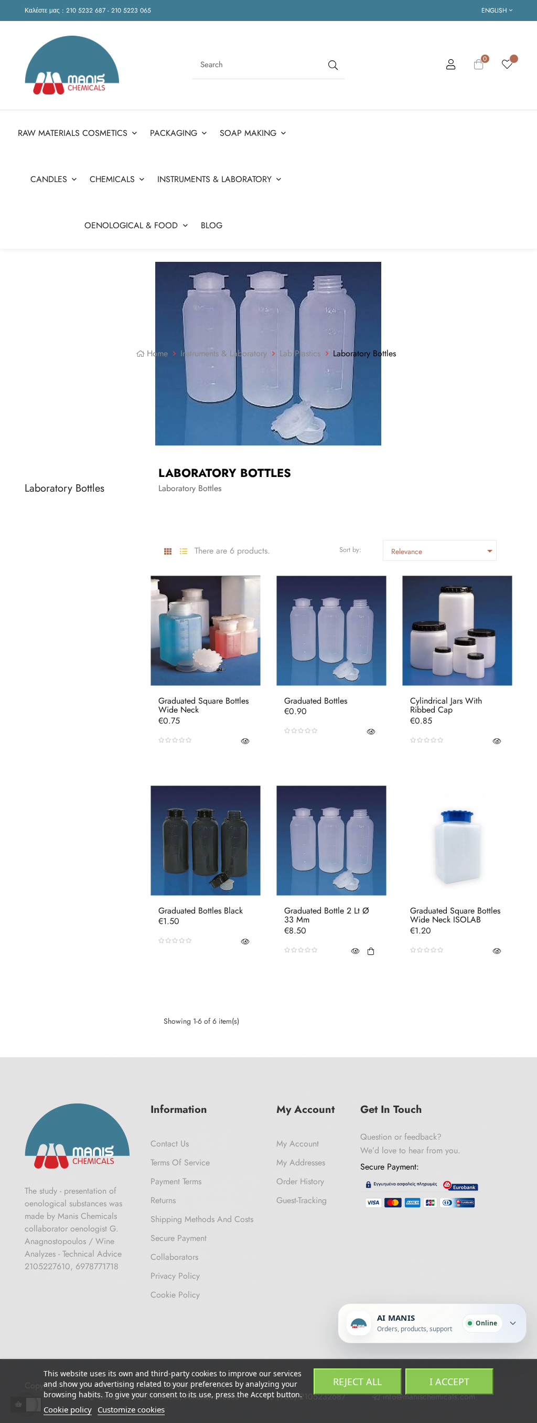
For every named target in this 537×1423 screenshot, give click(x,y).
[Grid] (167, 551)
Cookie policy (68, 1409)
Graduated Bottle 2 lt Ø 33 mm (326, 915)
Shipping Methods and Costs (202, 1219)
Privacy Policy (175, 1276)
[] (371, 950)
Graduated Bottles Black (200, 911)
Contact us (170, 1144)
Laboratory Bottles (64, 488)
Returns (163, 1200)
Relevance (444, 551)
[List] (183, 551)
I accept (449, 1381)
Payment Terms (176, 1181)
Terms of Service (180, 1162)
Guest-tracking (301, 1200)
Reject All (357, 1381)
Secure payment (179, 1238)
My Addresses (300, 1162)
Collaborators (174, 1257)
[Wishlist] (507, 65)
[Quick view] (245, 740)
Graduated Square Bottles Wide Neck (203, 705)
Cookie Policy (175, 1295)
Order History (300, 1181)
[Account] (451, 66)
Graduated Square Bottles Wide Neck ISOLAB (455, 915)
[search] (332, 64)
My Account (297, 1144)
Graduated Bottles (315, 701)
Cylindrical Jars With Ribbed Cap (446, 705)
